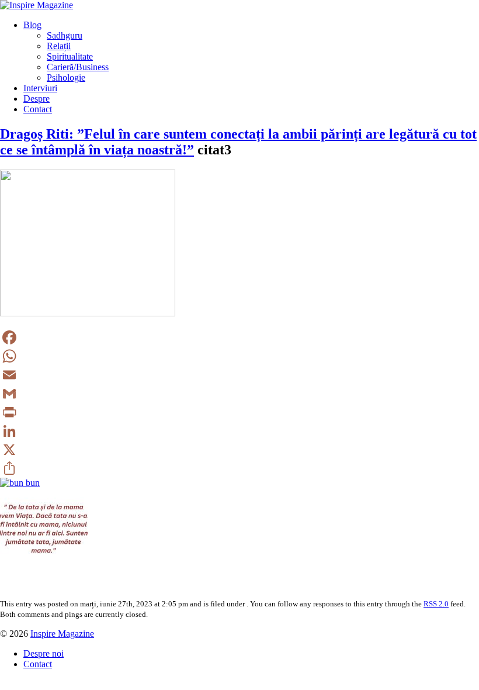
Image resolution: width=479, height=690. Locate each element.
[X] (239, 449)
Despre (36, 99)
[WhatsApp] (239, 356)
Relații (59, 46)
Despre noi (43, 653)
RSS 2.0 (436, 603)
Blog (32, 25)
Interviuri (40, 88)
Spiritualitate (70, 56)
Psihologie (66, 77)
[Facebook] (239, 337)
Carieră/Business (78, 67)
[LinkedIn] (239, 431)
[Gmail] (239, 393)
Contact (37, 109)
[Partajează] (239, 468)
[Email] (239, 374)
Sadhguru (64, 35)
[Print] (239, 412)
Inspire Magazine (62, 634)
